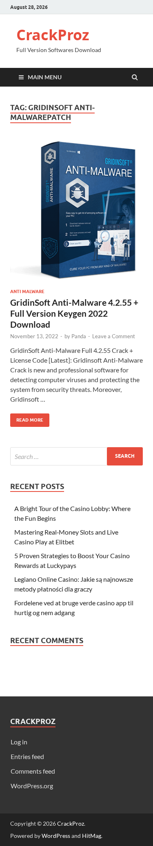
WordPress (56, 835)
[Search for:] (76, 456)
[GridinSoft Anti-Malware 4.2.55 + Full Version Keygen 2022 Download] (76, 214)
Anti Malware (27, 291)
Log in (19, 742)
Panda (78, 336)
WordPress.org (32, 785)
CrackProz (52, 35)
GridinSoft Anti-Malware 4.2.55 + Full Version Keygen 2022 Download (74, 313)
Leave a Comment (113, 336)
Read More (26, 418)
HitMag (91, 835)
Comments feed (33, 771)
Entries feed (27, 756)
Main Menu (45, 77)
